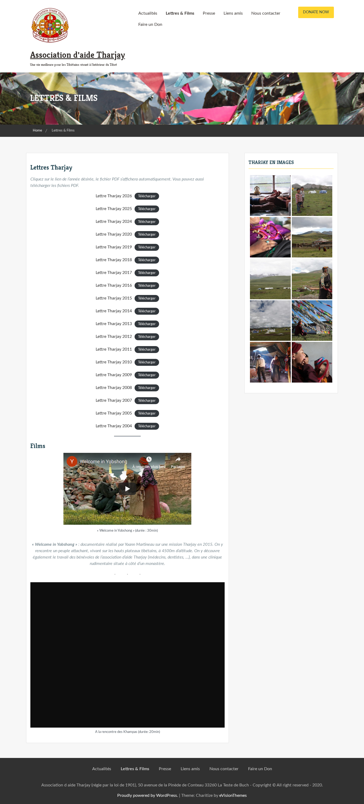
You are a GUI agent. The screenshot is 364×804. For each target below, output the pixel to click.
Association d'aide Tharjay (77, 55)
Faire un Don (150, 24)
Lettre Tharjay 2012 (114, 336)
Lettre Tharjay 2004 (114, 426)
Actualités (147, 13)
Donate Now (316, 12)
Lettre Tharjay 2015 (114, 298)
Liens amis (233, 13)
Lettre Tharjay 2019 (114, 247)
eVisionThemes (233, 795)
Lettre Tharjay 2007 (114, 400)
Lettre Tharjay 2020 (114, 234)
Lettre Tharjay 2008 (114, 387)
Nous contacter (265, 13)
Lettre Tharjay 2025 (114, 209)
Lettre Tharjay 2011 (114, 349)
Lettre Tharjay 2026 (114, 196)
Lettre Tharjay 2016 (114, 285)
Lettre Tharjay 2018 (114, 260)
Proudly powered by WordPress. (147, 795)
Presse (209, 13)
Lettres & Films (180, 13)
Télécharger (147, 196)
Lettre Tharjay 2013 (114, 324)
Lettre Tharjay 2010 (114, 362)
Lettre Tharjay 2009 (114, 375)
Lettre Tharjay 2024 (114, 221)
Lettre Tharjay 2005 (114, 413)
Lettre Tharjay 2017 (114, 272)
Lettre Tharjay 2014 (114, 311)
